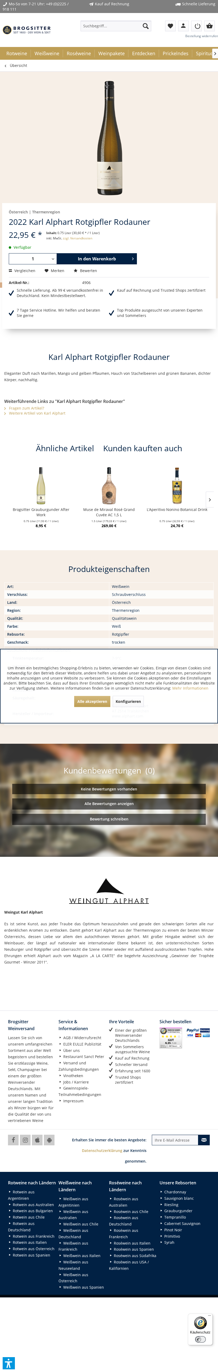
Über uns (71, 1050)
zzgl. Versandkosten (77, 238)
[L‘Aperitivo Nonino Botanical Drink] (177, 485)
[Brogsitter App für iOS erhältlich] (37, 1140)
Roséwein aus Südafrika (134, 1255)
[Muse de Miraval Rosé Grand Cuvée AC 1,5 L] (109, 485)
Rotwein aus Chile (28, 1217)
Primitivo (171, 1236)
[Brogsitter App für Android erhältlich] (49, 1140)
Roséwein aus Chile (130, 1211)
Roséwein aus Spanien (133, 1249)
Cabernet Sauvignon (181, 1223)
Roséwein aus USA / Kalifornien (129, 1265)
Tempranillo (174, 1217)
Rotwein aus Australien (33, 1204)
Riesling (170, 1204)
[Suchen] (145, 26)
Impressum (72, 1100)
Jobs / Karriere (75, 1082)
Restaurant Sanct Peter (83, 1056)
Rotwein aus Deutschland (21, 1226)
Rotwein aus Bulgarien (32, 1210)
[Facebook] (13, 1140)
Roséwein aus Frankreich (123, 1233)
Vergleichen (24, 270)
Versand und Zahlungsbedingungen (78, 1066)
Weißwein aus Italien (81, 1255)
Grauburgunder (177, 1210)
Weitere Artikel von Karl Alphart (36, 413)
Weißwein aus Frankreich (73, 1246)
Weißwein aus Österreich (73, 1278)
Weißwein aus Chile (80, 1224)
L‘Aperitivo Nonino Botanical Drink (177, 509)
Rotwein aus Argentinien (21, 1195)
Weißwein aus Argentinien (73, 1202)
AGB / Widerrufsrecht (81, 1037)
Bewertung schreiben (109, 819)
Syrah (168, 1242)
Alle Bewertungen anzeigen (109, 803)
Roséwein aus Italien (131, 1243)
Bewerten (88, 270)
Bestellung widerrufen (201, 36)
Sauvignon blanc (178, 1198)
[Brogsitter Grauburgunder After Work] (41, 485)
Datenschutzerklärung (102, 1150)
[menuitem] (116, 26)
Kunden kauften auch (142, 448)
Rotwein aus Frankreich (33, 1236)
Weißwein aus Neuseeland (73, 1265)
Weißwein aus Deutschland (73, 1233)
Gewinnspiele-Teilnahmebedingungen (79, 1091)
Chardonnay (174, 1191)
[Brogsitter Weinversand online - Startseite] (27, 30)
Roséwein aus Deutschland (123, 1221)
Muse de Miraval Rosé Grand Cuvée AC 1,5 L (109, 512)
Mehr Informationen (190, 687)
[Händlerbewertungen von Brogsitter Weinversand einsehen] (171, 1038)
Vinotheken (72, 1075)
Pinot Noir (172, 1229)
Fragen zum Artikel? (26, 408)
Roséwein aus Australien (123, 1202)
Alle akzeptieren (92, 701)
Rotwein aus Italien (29, 1242)
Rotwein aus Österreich (33, 1248)
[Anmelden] (196, 26)
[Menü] (209, 1317)
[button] (9, 1363)
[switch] (200, 1339)
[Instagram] (25, 1140)
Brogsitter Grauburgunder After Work (41, 512)
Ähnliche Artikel (65, 448)
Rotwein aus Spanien (31, 1255)
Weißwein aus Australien (73, 1214)
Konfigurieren (128, 701)
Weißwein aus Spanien (83, 1287)
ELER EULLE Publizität (81, 1044)
